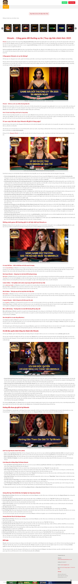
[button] (2, 28)
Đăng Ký (64, 2)
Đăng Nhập (71, 2)
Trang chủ (6, 6)
